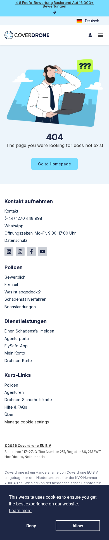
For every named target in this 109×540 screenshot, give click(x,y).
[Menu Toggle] (100, 35)
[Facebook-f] (31, 251)
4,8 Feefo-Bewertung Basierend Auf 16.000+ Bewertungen (54, 4)
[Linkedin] (8, 251)
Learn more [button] (20, 510)
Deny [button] (31, 525)
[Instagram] (20, 251)
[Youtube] (42, 251)
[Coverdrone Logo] (26, 35)
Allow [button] (77, 525)
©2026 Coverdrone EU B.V (27, 445)
